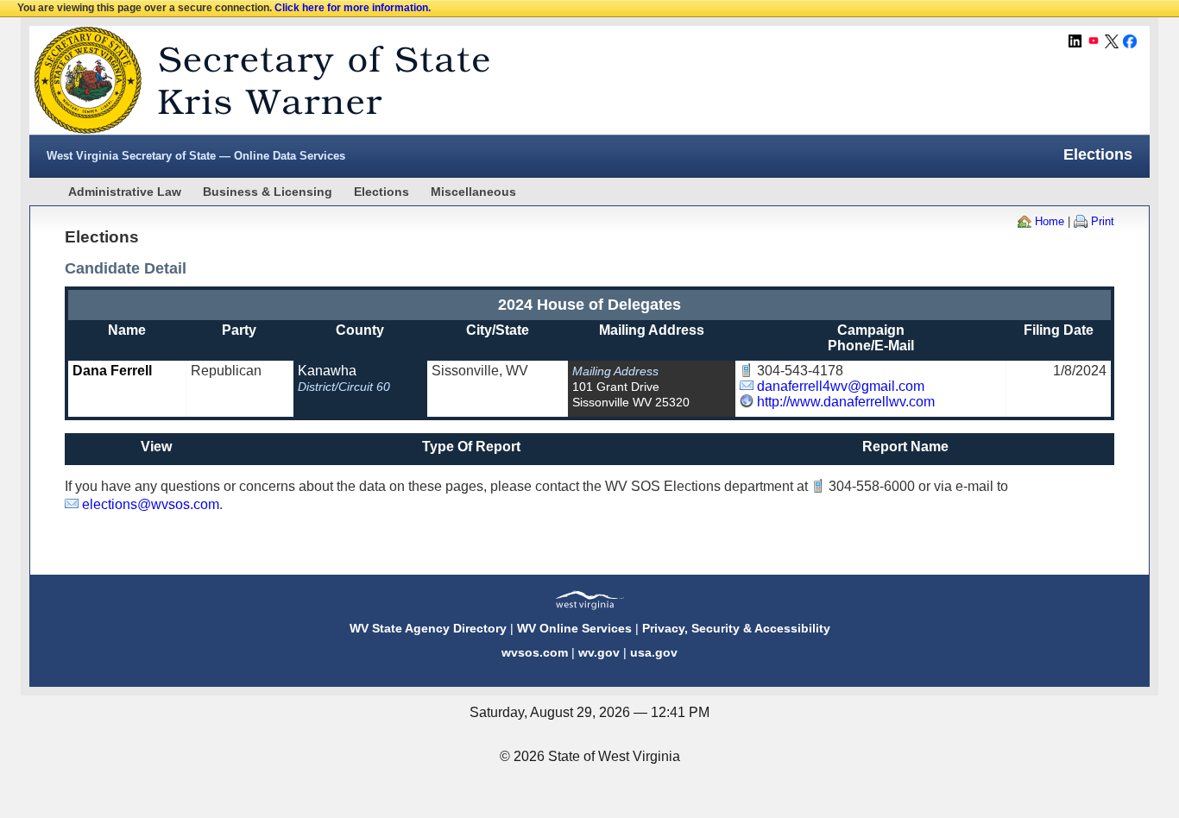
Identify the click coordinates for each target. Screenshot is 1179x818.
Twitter (1112, 41)
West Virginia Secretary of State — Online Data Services (196, 155)
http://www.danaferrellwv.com (846, 401)
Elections (381, 191)
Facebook (1130, 41)
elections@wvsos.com (150, 504)
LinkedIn (1075, 41)
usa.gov (654, 652)
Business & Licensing (267, 191)
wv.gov (599, 652)
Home (1049, 221)
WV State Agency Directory (428, 628)
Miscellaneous (473, 191)
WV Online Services (574, 628)
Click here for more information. (352, 8)
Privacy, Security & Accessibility (736, 628)
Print (1102, 221)
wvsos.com (534, 652)
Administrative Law (124, 191)
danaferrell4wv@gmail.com (840, 386)
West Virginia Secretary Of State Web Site (251, 80)
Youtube (1093, 41)
